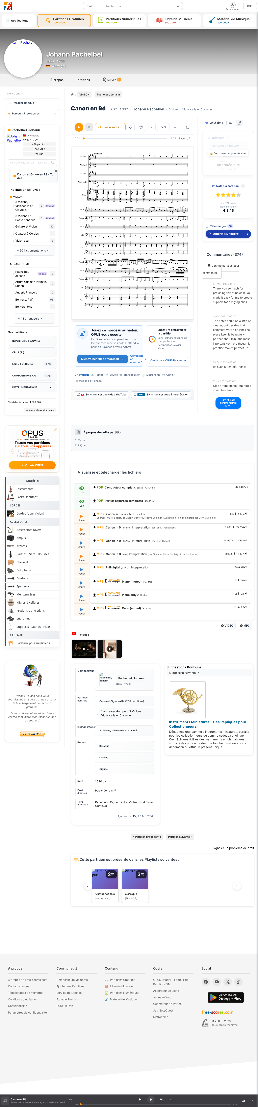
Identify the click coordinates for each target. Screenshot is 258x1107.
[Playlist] (252, 1101)
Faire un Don (64, 1005)
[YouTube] (216, 982)
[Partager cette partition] (239, 123)
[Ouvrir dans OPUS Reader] (152, 339)
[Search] (53, 163)
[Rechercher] (178, 6)
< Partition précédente (147, 836)
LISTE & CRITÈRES (31, 364)
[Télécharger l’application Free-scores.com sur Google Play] (226, 997)
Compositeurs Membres (72, 979)
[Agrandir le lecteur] (188, 127)
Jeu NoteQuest (163, 1010)
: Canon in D (171, 515)
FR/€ (249, 6)
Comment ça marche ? (136, 359)
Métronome (160, 1017)
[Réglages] (141, 127)
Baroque (104, 745)
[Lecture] (79, 127)
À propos (56, 80)
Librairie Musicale (121, 986)
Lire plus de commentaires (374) (228, 403)
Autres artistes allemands (40, 410)
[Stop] (89, 127)
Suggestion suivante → (184, 672)
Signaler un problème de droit (233, 848)
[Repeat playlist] (172, 1099)
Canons (103, 757)
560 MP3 (40, 149)
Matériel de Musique (123, 999)
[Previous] (140, 1100)
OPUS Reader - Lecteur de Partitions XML (170, 982)
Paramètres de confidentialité (27, 1012)
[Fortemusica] (205, 1023)
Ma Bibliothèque (24, 102)
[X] (227, 982)
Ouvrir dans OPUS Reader (166, 360)
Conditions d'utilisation (22, 999)
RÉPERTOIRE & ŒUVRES (26, 340)
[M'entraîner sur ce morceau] (82, 333)
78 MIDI (39, 154)
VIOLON (84, 94)
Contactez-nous (18, 986)
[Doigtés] (131, 127)
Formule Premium (67, 999)
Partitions (83, 80)
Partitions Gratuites (122, 979)
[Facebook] (206, 982)
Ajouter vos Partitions (70, 986)
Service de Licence (69, 992)
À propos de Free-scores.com (27, 979)
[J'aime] (70, 1101)
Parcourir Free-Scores (26, 113)
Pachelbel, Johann (108, 94)
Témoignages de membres (25, 992)
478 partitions (40, 144)
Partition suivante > (180, 836)
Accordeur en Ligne (166, 990)
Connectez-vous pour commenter (221, 269)
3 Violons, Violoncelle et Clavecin (118, 730)
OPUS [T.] (18, 352)
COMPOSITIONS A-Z (31, 375)
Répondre (221, 307)
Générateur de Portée (167, 1003)
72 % (163, 127)
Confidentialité (17, 1005)
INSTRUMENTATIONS (24, 387)
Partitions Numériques (124, 992)
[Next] (161, 1100)
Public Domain (105, 790)
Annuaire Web (162, 997)
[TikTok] (238, 982)
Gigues (103, 768)
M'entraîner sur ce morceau (100, 359)
